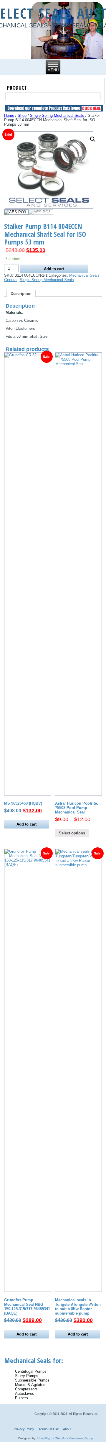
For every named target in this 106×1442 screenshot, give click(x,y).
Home (9, 115)
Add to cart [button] (26, 824)
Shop (22, 115)
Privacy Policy (24, 1429)
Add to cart (54, 269)
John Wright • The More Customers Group (64, 1438)
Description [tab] (21, 293)
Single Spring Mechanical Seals (57, 115)
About (67, 1429)
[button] (92, 139)
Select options (72, 833)
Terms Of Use (49, 1429)
